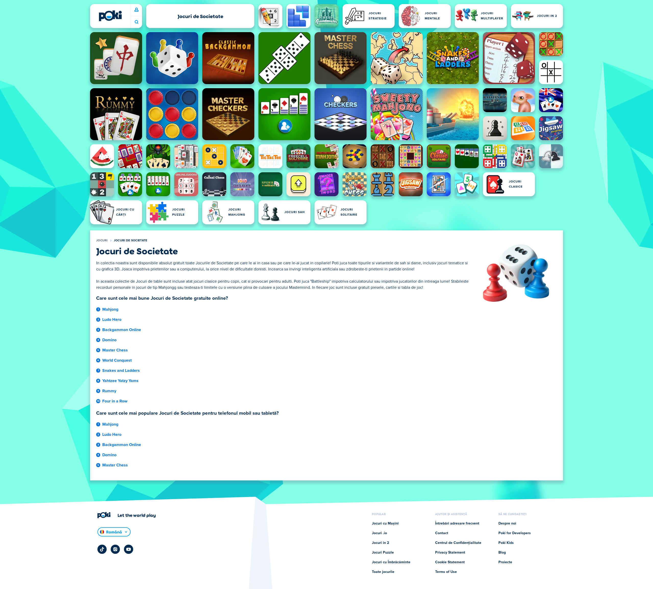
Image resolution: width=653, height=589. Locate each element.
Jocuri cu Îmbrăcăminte (391, 562)
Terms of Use (446, 572)
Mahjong (110, 309)
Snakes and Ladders (121, 371)
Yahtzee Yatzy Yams (120, 381)
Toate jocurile (383, 572)
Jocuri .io (379, 533)
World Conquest (117, 360)
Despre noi (507, 523)
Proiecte (505, 562)
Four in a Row (114, 401)
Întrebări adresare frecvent (457, 523)
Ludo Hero (111, 320)
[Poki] (110, 15)
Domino (109, 340)
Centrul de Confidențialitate (458, 543)
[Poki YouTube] (128, 549)
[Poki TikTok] (102, 549)
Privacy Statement (450, 552)
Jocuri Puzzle (383, 552)
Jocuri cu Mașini (385, 523)
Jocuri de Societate (130, 240)
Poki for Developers (514, 533)
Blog (502, 552)
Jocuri (102, 240)
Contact (441, 533)
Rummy (109, 391)
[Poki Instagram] (115, 549)
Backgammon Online (121, 330)
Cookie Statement (450, 562)
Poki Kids (506, 543)
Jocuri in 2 (380, 543)
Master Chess (115, 350)
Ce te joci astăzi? (136, 22)
